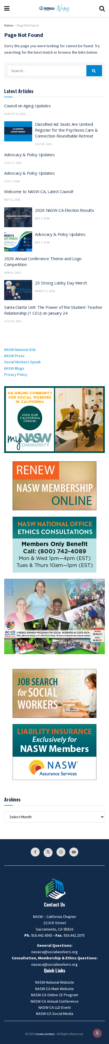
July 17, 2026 (13, 163)
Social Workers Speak (22, 361)
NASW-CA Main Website (54, 988)
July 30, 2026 (43, 144)
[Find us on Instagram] (60, 852)
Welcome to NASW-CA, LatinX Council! (38, 191)
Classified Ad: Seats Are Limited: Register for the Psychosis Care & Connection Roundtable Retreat (66, 130)
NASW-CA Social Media (54, 1013)
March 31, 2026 (45, 291)
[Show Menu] (7, 8)
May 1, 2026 (42, 218)
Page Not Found (28, 25)
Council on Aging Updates (27, 105)
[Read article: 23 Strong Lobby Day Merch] (18, 290)
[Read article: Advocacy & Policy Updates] (18, 241)
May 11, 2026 (12, 199)
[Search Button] (102, 8)
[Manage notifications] (97, 1033)
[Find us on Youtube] (73, 852)
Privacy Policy (15, 374)
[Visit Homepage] (54, 8)
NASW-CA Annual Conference (55, 1001)
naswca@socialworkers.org (54, 951)
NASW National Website (54, 982)
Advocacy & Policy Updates (29, 154)
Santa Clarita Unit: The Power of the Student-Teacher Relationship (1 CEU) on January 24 (53, 310)
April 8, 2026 (12, 272)
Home (8, 25)
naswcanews (44, 1034)
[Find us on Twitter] (48, 852)
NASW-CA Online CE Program (54, 994)
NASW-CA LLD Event (55, 1007)
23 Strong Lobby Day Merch (61, 283)
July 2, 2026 (12, 181)
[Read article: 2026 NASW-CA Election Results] (18, 217)
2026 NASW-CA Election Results (64, 210)
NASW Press (14, 355)
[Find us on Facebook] (35, 852)
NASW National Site (20, 349)
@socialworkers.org (61, 964)
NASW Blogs (14, 368)
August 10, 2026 (15, 114)
